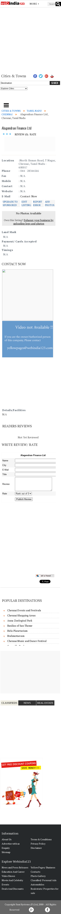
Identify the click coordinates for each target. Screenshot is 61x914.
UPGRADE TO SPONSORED (10, 203)
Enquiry (6, 847)
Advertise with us (11, 843)
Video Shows (8, 876)
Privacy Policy (38, 843)
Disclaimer (36, 847)
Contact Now (28, 196)
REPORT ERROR (37, 203)
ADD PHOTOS (49, 203)
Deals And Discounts (13, 888)
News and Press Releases (15, 867)
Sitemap (6, 852)
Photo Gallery (38, 876)
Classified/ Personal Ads (43, 880)
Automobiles (37, 884)
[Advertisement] (30, 40)
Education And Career (13, 871)
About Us (7, 839)
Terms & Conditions (41, 839)
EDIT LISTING (26, 203)
